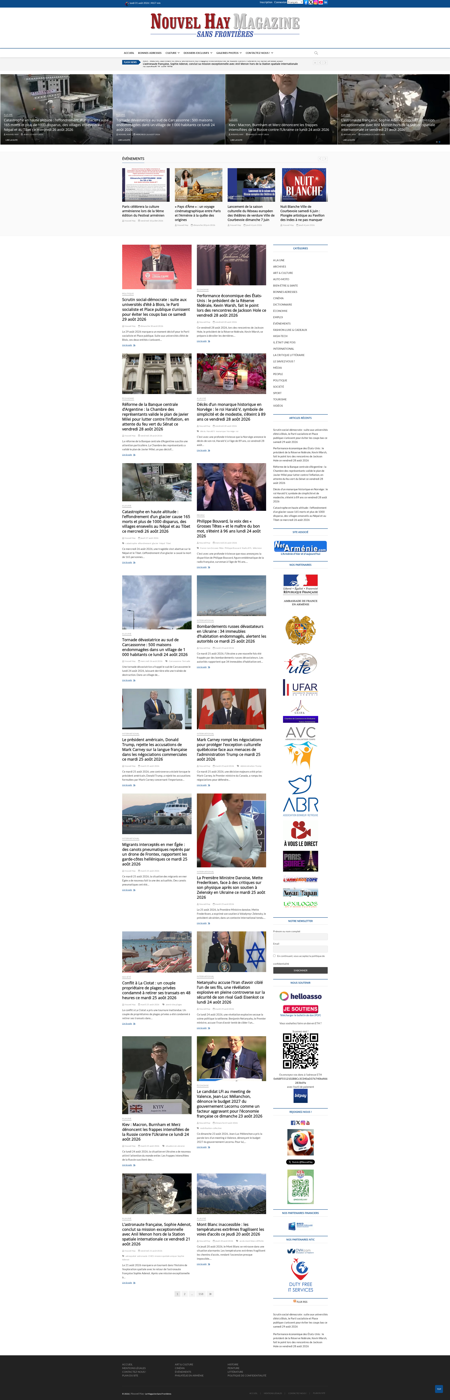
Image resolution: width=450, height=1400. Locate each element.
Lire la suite (11, 140)
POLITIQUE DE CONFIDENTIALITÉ (247, 1375)
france (203, 548)
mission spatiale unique (166, 1256)
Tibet (168, 543)
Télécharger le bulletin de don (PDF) (300, 1015)
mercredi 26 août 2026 (260, 134)
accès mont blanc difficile (251, 1241)
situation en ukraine (175, 1146)
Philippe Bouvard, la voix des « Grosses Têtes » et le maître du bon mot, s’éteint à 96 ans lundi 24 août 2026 (229, 528)
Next (325, 63)
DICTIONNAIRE (282, 304)
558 (201, 1294)
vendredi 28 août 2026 (35, 134)
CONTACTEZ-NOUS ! (258, 52)
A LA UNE (8, 114)
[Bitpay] (301, 1090)
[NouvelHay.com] (127, 3)
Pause (315, 63)
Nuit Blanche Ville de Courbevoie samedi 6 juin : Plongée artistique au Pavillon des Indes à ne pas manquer (250, 213)
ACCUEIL (129, 52)
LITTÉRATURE (235, 1371)
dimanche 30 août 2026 (151, 326)
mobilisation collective (211, 1128)
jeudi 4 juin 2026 (201, 225)
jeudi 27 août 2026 (145, 134)
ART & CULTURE (283, 272)
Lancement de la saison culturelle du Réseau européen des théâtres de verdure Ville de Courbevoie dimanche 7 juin (198, 213)
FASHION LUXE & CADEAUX (290, 329)
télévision (257, 548)
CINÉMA (129, 196)
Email (276, 943)
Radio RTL (247, 548)
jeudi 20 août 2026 (224, 1241)
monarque (221, 431)
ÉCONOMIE (203, 289)
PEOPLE (201, 515)
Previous (320, 63)
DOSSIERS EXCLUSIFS (196, 52)
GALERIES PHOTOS (227, 52)
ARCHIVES (279, 266)
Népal (162, 543)
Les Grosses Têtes (215, 548)
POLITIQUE (128, 293)
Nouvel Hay (11, 134)
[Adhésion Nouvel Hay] (300, 993)
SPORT (277, 393)
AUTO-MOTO (281, 279)
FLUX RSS (302, 1301)
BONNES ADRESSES (150, 52)
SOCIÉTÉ (126, 977)
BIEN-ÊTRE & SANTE (285, 285)
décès (203, 431)
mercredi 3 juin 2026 (308, 220)
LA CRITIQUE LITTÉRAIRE (289, 355)
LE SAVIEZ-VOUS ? (284, 361)
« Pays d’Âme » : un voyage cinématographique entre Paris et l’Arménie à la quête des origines (145, 213)
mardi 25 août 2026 (370, 134)
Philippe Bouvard (233, 548)
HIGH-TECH (280, 336)
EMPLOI (278, 317)
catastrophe (131, 543)
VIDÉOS (278, 405)
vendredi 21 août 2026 (151, 1250)
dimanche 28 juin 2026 (151, 225)
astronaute (142, 1256)
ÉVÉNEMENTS (142, 196)
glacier (155, 543)
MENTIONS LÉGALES (134, 1368)
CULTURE (171, 52)
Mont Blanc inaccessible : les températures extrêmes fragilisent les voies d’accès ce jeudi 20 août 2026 (203, 62)
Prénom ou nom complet (286, 931)
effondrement (144, 543)
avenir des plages (174, 1004)
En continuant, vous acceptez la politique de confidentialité (299, 959)
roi (237, 431)
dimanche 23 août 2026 (226, 1123)
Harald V (211, 431)
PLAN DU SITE (130, 1375)
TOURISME (280, 399)
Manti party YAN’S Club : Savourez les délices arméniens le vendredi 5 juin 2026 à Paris (303, 210)
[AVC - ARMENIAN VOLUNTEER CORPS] (300, 728)
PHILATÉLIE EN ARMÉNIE (189, 1375)
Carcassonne (175, 661)
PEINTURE (233, 1368)
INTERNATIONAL (205, 620)
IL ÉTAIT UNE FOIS (284, 342)
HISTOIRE (233, 1364)
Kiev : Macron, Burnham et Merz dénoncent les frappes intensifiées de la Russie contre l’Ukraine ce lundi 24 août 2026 (391, 127)
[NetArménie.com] (300, 542)
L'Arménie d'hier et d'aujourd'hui (300, 553)
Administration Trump (251, 766)
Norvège (231, 431)
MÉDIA (277, 367)
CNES (151, 1256)
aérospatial (131, 1256)
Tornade (186, 661)
